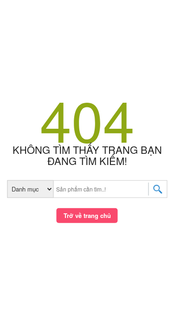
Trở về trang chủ (87, 215)
